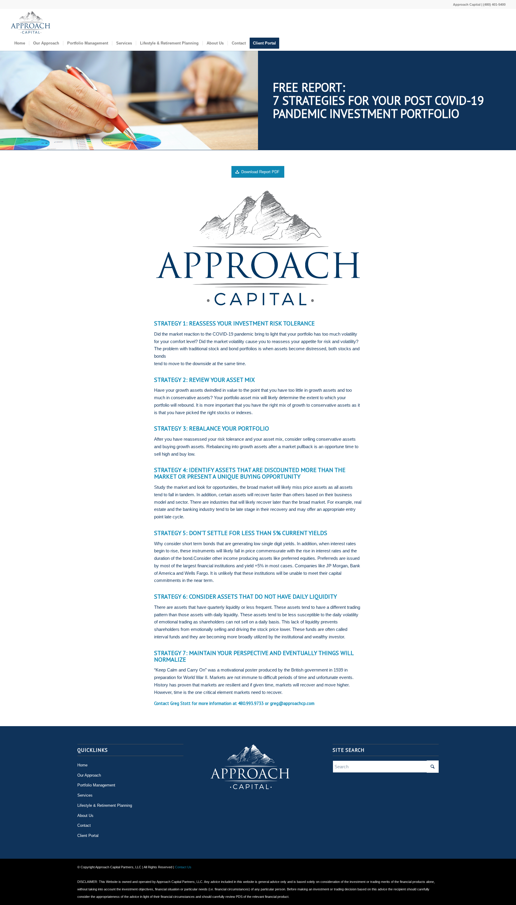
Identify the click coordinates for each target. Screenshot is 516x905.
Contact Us (183, 867)
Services (85, 795)
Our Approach (89, 775)
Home (82, 765)
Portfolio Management (96, 785)
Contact (84, 825)
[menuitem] (19, 43)
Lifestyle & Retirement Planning (104, 805)
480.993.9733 (251, 703)
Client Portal (88, 835)
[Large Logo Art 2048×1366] (30, 22)
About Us (85, 815)
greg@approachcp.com (292, 703)
